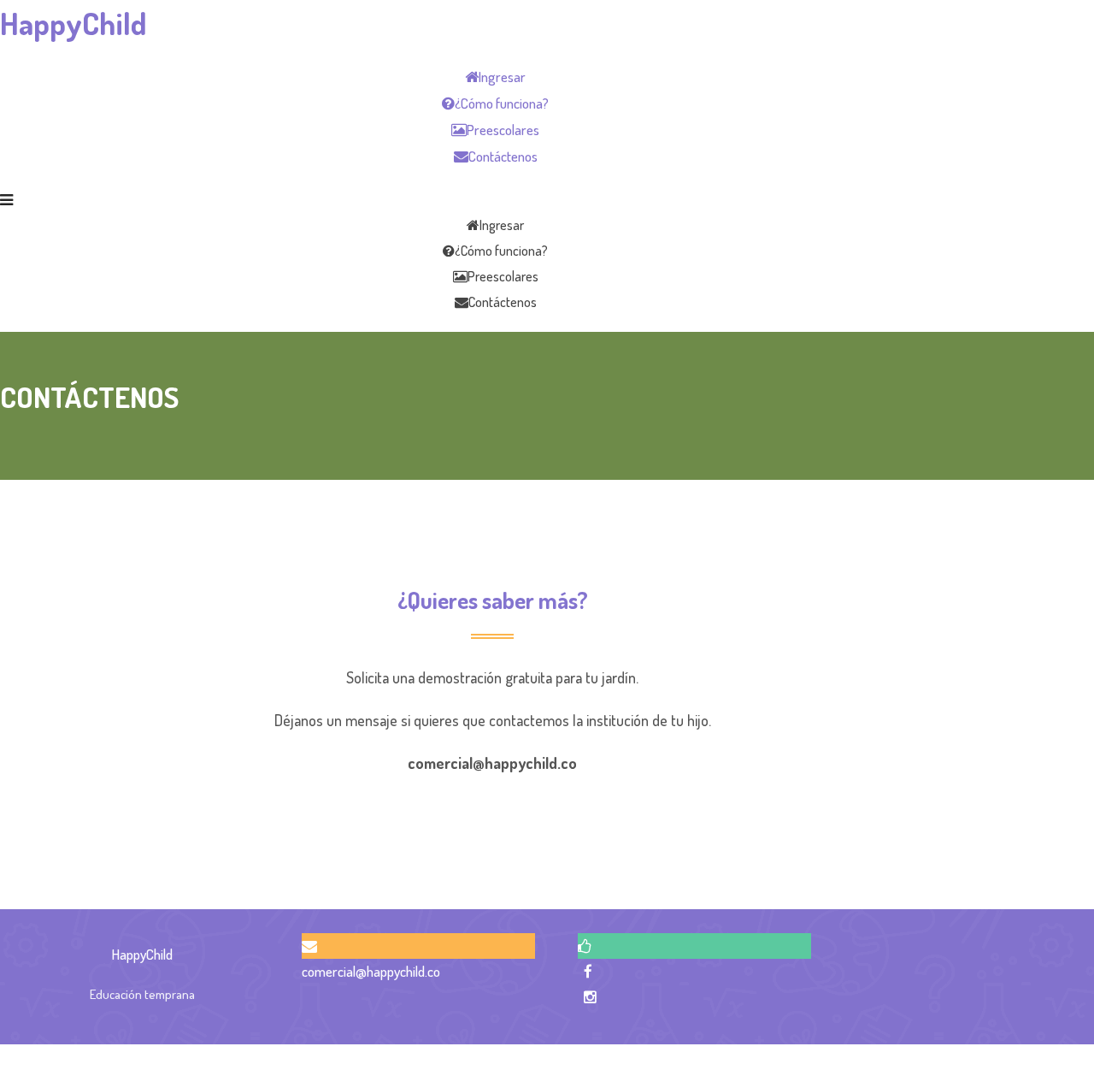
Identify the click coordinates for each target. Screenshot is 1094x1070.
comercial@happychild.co (371, 971)
